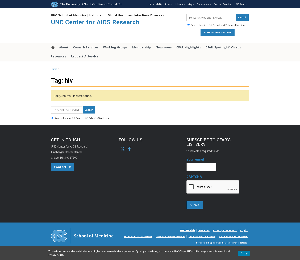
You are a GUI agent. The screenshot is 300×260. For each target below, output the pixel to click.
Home (52, 47)
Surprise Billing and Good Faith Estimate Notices (221, 243)
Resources (58, 56)
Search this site (198, 25)
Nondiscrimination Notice (202, 236)
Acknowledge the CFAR (217, 32)
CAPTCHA (194, 177)
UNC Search (241, 4)
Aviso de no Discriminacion (233, 236)
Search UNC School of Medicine (229, 25)
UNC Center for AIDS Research (95, 22)
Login (244, 230)
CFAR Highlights (188, 47)
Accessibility (155, 4)
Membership (141, 47)
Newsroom (164, 47)
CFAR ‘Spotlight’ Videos (223, 47)
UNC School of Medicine (69, 15)
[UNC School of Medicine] (82, 235)
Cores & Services (86, 47)
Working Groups (115, 47)
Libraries (180, 4)
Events (168, 4)
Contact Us (62, 167)
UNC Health (187, 230)
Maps (191, 4)
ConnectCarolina (222, 4)
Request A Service (85, 56)
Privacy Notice (55, 255)
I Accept (244, 253)
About (64, 47)
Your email (196, 159)
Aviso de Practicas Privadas (170, 236)
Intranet (204, 230)
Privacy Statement (225, 230)
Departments (204, 4)
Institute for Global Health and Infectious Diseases (126, 15)
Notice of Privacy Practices (138, 236)
